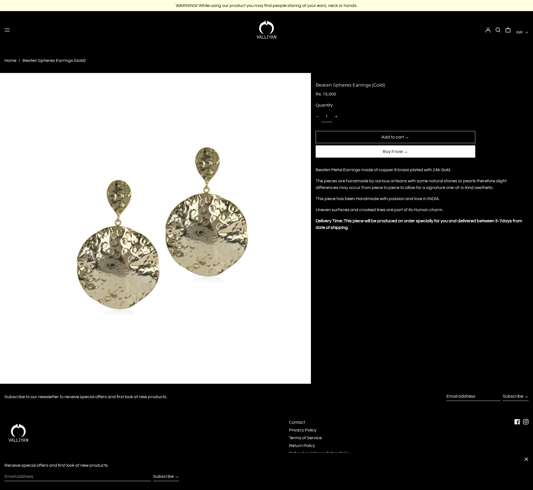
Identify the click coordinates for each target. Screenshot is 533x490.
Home (10, 60)
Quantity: (324, 105)
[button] (498, 29)
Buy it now (393, 151)
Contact (297, 422)
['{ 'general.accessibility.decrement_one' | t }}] (317, 116)
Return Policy (302, 445)
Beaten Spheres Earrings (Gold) (54, 60)
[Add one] (336, 116)
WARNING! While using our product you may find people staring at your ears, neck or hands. (266, 5)
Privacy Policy (302, 430)
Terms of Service (305, 438)
